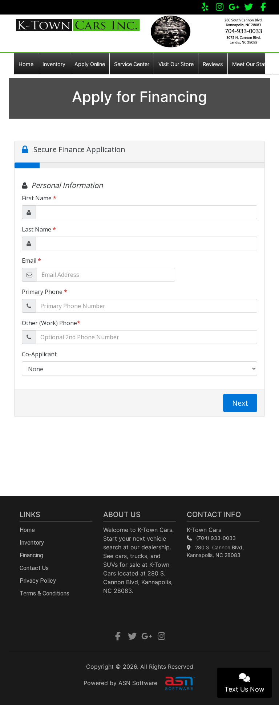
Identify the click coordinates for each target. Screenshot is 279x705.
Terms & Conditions (44, 593)
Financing (31, 555)
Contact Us (34, 568)
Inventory (54, 64)
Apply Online (89, 64)
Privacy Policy (38, 580)
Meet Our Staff (250, 64)
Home (26, 64)
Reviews (213, 64)
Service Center (131, 64)
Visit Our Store (176, 64)
